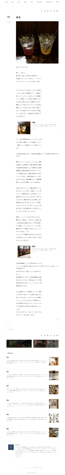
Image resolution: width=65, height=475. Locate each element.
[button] (6, 2)
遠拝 (7, 371)
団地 (7, 357)
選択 (7, 386)
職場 (7, 428)
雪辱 (7, 414)
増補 (7, 400)
